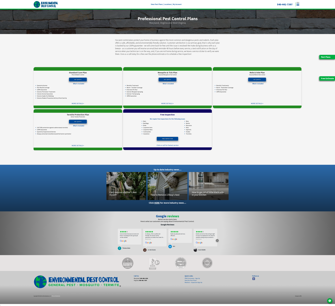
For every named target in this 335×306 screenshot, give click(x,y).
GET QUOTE (77, 79)
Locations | (168, 4)
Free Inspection (167, 138)
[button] (299, 4)
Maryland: (141, 278)
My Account (177, 4)
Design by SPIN (298, 296)
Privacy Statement (56, 296)
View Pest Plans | (157, 4)
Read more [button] (148, 239)
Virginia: (140, 280)
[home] (46, 4)
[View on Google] (123, 241)
